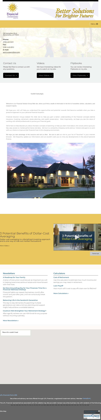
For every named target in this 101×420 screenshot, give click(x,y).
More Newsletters (11, 321)
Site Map (3, 411)
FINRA (85, 398)
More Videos (5, 245)
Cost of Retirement (61, 277)
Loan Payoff (58, 286)
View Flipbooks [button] (79, 75)
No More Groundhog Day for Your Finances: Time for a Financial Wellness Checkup (24, 289)
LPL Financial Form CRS (8, 395)
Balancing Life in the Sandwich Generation (20, 300)
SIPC (89, 398)
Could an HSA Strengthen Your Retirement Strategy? (24, 311)
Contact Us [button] (10, 75)
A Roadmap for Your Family (14, 277)
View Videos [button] (44, 75)
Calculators (59, 273)
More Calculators (61, 293)
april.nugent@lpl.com (11, 52)
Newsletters (9, 273)
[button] (94, 24)
